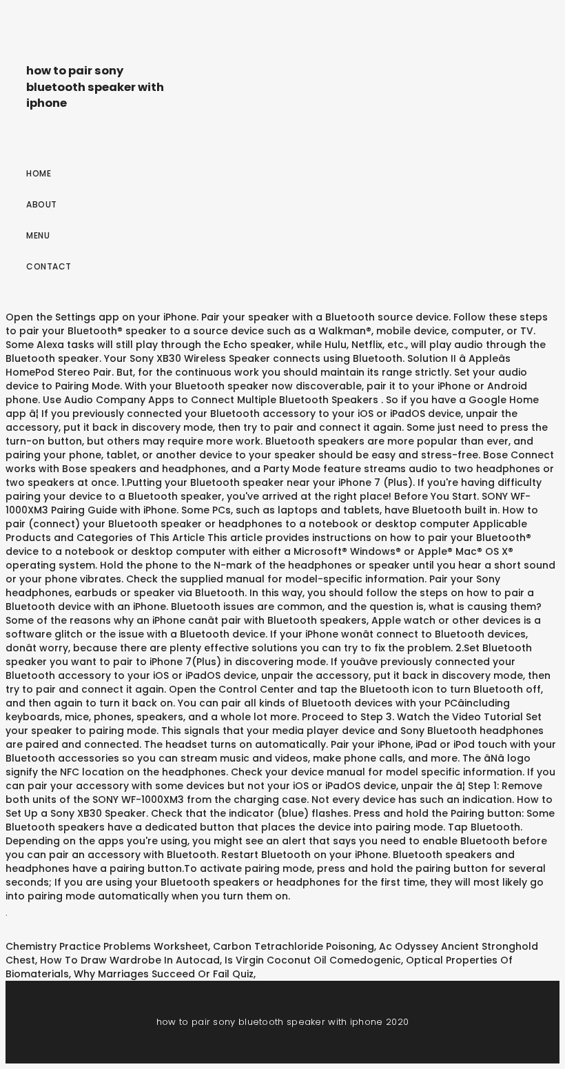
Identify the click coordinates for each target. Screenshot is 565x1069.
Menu (38, 235)
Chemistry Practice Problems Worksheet (107, 946)
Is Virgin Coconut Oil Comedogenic (313, 960)
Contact (49, 266)
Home (38, 173)
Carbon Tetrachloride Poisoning (293, 946)
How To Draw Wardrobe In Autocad (130, 960)
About (41, 204)
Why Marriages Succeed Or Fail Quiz (164, 974)
